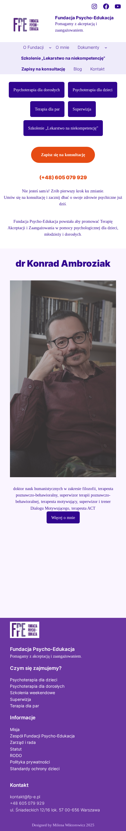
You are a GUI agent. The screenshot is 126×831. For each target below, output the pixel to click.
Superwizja (82, 109)
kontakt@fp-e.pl (25, 796)
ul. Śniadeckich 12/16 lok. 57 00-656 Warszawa (55, 809)
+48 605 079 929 (27, 803)
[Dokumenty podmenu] (106, 47)
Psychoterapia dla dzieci (93, 89)
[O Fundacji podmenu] (50, 47)
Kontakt (19, 785)
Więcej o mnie (63, 517)
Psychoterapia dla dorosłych (36, 89)
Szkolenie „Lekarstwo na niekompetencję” (63, 128)
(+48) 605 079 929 (63, 177)
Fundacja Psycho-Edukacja (84, 17)
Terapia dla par (47, 109)
